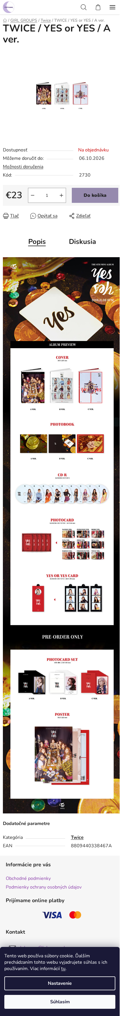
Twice (77, 837)
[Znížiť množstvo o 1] (32, 195)
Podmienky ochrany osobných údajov (44, 887)
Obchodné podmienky (28, 878)
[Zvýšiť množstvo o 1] (61, 195)
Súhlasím (60, 1002)
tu (63, 968)
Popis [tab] (37, 241)
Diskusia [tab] (82, 241)
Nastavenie (60, 983)
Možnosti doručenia (23, 167)
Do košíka (95, 195)
